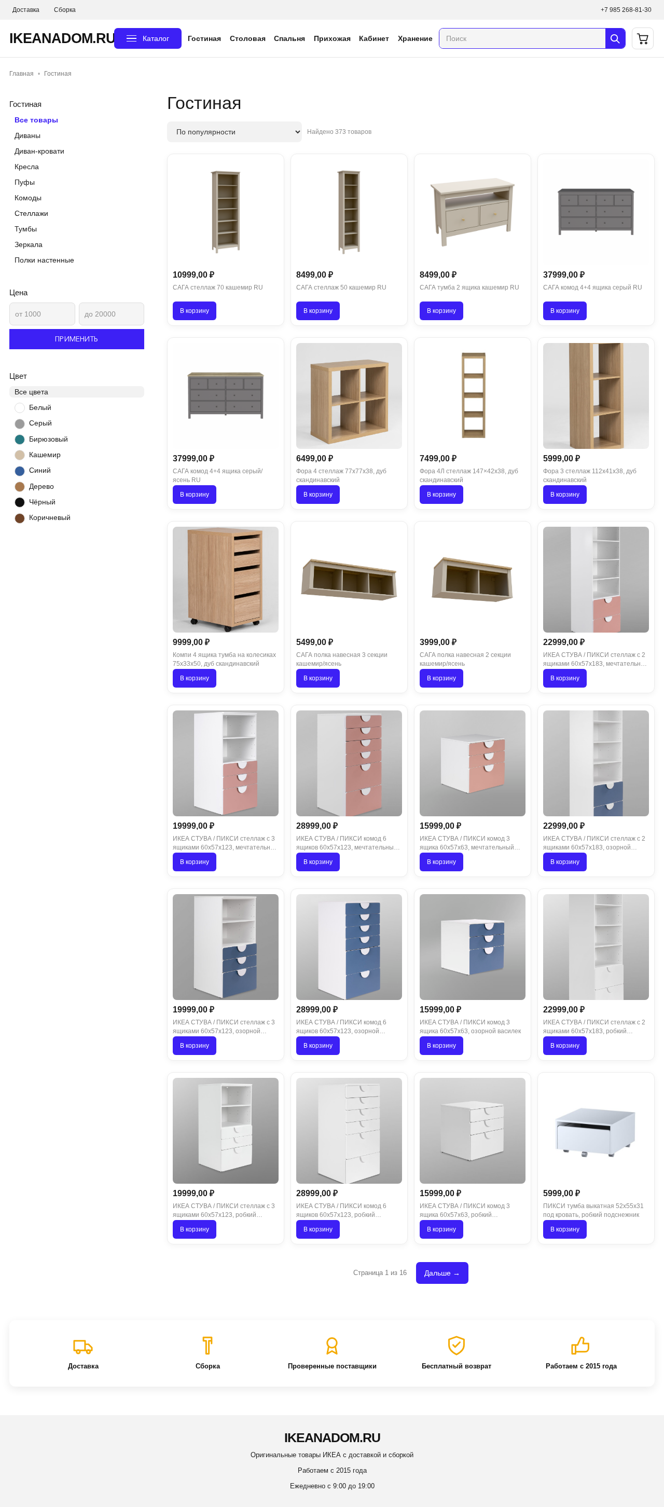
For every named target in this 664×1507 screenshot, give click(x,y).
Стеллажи (31, 213)
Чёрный (42, 502)
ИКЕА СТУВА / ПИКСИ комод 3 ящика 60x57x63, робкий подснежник (465, 1211)
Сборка (65, 9)
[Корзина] (643, 38)
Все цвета (31, 392)
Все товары (36, 120)
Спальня (289, 38)
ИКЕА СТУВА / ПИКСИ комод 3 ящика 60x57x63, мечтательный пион (467, 844)
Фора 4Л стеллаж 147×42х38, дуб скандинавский (469, 476)
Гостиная (204, 38)
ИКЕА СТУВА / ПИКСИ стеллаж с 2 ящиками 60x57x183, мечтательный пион (596, 660)
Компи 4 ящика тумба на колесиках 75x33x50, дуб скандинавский (224, 659)
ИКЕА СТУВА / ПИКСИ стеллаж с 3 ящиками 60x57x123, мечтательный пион (226, 844)
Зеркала (29, 244)
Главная (21, 73)
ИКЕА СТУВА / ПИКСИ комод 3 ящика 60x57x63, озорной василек (470, 1027)
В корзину (194, 310)
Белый (40, 407)
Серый (40, 423)
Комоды (28, 198)
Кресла (27, 166)
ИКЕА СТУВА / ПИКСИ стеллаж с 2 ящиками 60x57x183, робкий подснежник (594, 1027)
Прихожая (332, 38)
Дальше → (442, 1273)
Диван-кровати (39, 151)
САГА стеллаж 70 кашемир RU (218, 287)
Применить (76, 339)
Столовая (248, 38)
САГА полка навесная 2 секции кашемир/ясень (465, 659)
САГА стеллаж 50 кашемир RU (341, 287)
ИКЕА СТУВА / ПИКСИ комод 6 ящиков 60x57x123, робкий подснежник (341, 1211)
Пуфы (25, 182)
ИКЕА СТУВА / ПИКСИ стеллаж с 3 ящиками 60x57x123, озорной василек (224, 1027)
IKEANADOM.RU (58, 38)
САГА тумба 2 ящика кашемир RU (469, 287)
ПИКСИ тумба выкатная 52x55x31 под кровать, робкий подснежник (593, 1210)
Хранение (415, 38)
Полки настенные (44, 260)
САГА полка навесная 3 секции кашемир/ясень (342, 659)
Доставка (25, 9)
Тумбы (26, 229)
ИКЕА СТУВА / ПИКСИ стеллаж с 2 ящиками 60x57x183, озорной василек (594, 844)
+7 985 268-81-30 (626, 9)
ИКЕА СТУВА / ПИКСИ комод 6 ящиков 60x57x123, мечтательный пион (346, 844)
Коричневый (50, 517)
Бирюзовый (48, 439)
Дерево (41, 486)
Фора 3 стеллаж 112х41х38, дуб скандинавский (590, 476)
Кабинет (374, 38)
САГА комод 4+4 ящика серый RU (592, 287)
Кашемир (45, 454)
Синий (40, 470)
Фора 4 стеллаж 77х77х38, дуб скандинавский (341, 476)
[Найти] (615, 38)
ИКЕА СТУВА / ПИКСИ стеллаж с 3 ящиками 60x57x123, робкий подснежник (224, 1211)
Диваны (27, 135)
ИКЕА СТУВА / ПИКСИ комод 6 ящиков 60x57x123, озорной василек (341, 1027)
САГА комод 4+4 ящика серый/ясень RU (217, 476)
